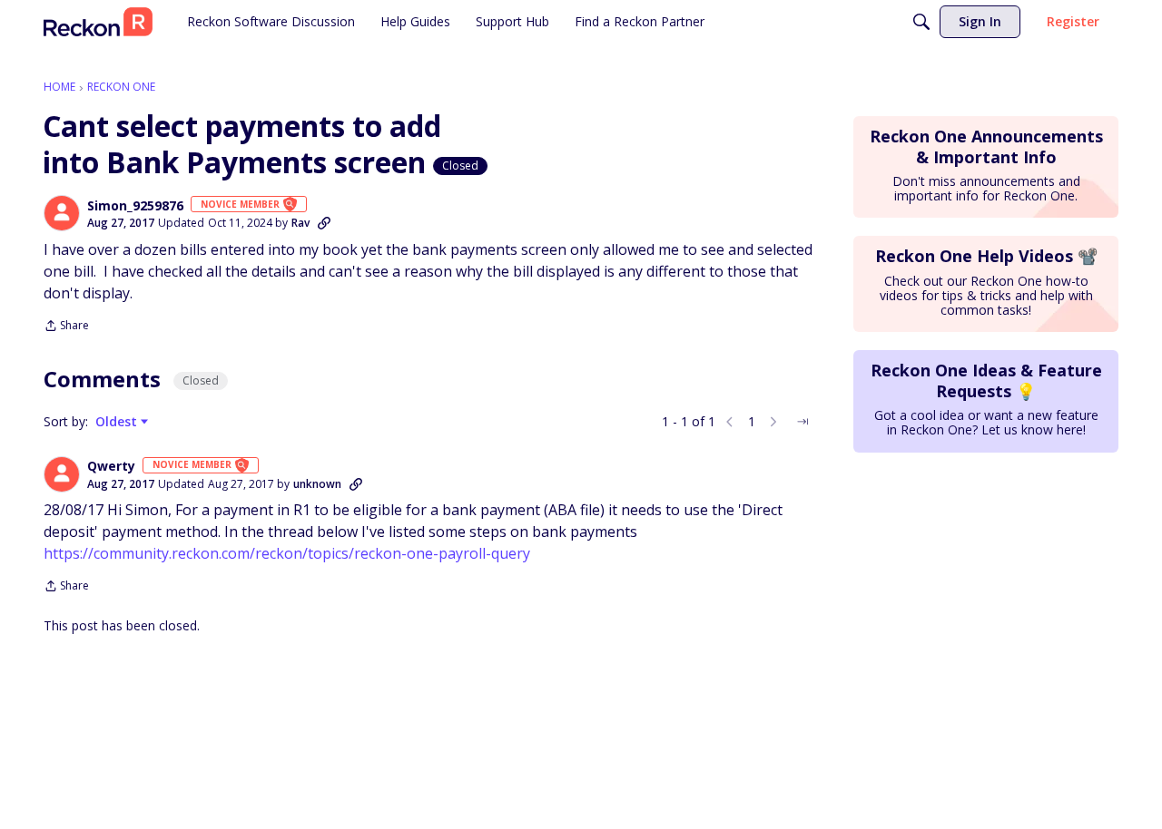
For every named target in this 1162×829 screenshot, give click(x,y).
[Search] (921, 21)
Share (66, 326)
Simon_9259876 (135, 206)
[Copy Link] (324, 223)
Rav (300, 222)
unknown (317, 484)
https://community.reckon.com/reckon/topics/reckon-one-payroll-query (287, 553)
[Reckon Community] (98, 21)
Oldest (118, 422)
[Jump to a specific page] (802, 421)
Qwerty (111, 466)
